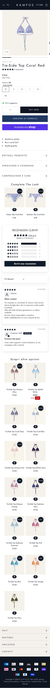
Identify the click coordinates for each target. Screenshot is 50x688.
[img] (10, 289)
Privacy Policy (25, 681)
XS (6, 89)
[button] (3, 5)
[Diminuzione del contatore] (4, 109)
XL (38, 89)
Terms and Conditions (11, 681)
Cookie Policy (36, 681)
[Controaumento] (15, 109)
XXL (6, 96)
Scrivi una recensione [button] (25, 263)
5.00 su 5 (32, 235)
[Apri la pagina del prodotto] (14, 197)
